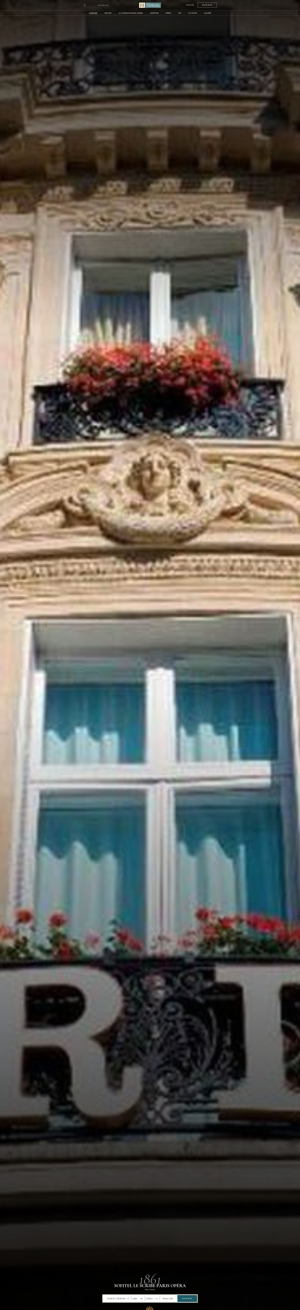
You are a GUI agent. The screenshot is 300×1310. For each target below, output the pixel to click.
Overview (93, 13)
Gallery (207, 13)
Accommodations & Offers (131, 13)
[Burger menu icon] (84, 5)
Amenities (154, 13)
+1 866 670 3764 (189, 5)
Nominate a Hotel (103, 5)
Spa (179, 13)
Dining (168, 13)
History (108, 13)
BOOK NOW (207, 5)
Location (192, 13)
